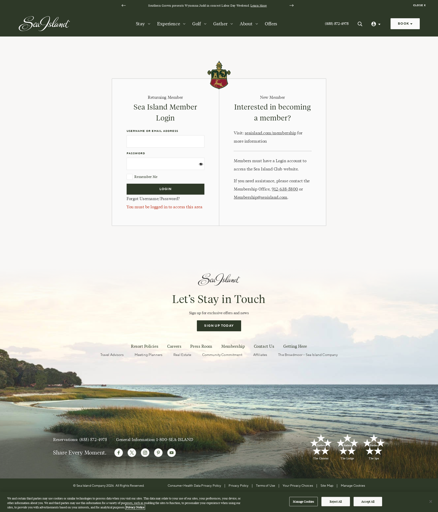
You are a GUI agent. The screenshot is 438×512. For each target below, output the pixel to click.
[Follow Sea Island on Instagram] (145, 452)
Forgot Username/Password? (153, 198)
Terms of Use (265, 486)
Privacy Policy (238, 486)
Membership (233, 346)
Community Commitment (222, 355)
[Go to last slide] (123, 5)
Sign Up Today (219, 326)
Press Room (201, 346)
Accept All (367, 501)
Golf (196, 23)
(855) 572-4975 (337, 23)
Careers (174, 346)
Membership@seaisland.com (260, 197)
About (246, 23)
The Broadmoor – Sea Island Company (308, 355)
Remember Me (145, 177)
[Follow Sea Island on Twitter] (132, 452)
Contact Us (264, 346)
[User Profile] (376, 24)
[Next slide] (291, 5)
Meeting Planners (148, 355)
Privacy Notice (135, 507)
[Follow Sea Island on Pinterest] (158, 452)
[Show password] (201, 166)
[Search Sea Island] (360, 24)
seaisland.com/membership (270, 133)
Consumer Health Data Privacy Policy (194, 486)
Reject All (336, 501)
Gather (220, 23)
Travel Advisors (112, 355)
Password (136, 153)
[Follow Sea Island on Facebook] (118, 452)
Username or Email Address (152, 131)
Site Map (327, 486)
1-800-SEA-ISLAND (174, 439)
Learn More (258, 5)
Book (404, 24)
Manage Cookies (303, 501)
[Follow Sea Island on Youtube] (171, 452)
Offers (271, 23)
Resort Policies (144, 346)
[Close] (431, 501)
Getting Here (295, 346)
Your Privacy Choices (298, 486)
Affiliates (260, 355)
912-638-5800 (285, 189)
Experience (168, 23)
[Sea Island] (44, 23)
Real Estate (182, 355)
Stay (140, 23)
